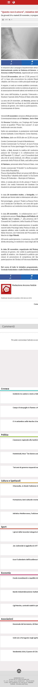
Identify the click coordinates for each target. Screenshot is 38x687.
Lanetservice (15, 682)
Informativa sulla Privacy (22, 684)
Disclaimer (30, 682)
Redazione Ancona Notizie (24, 285)
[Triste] (32, 310)
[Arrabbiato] (11, 310)
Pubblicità (12, 684)
